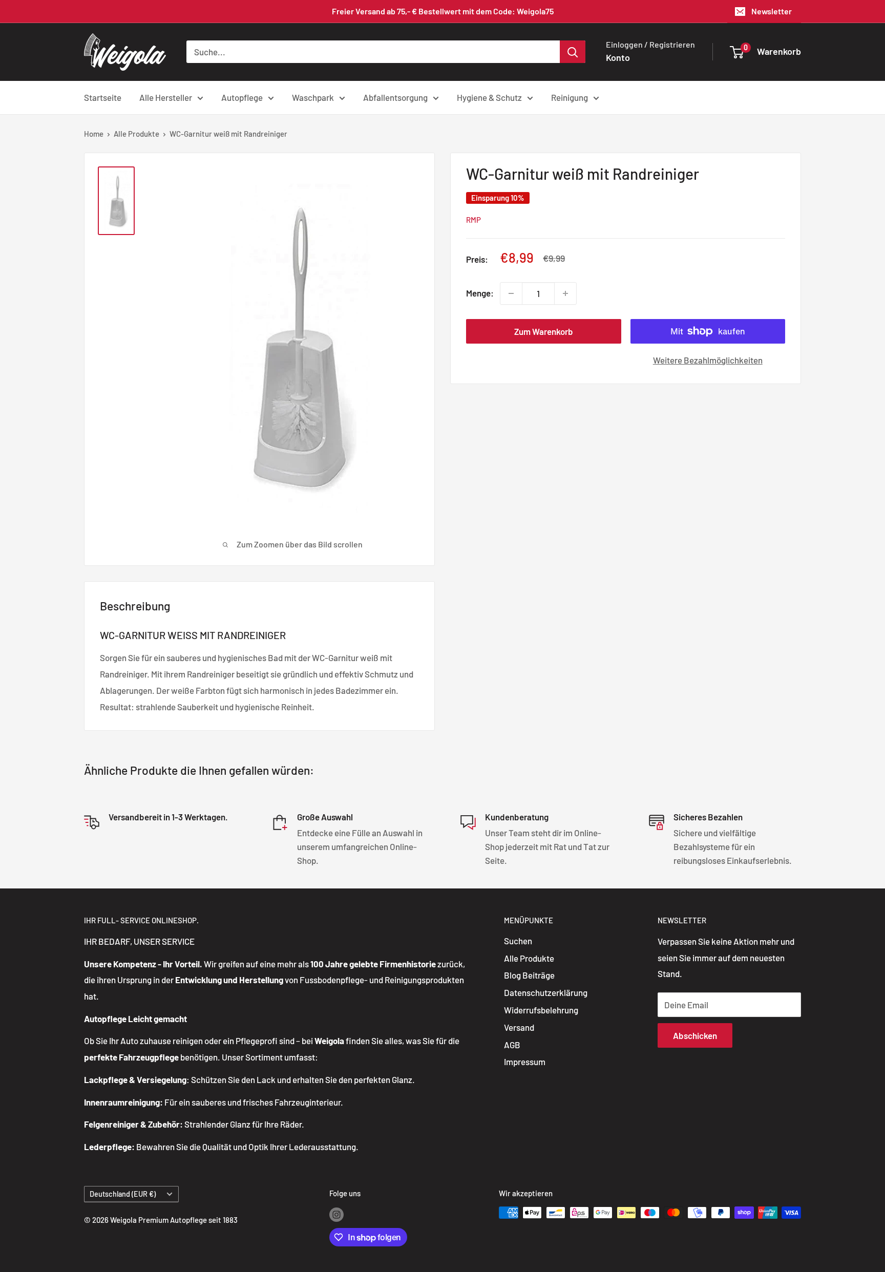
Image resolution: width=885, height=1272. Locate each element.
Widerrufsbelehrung (541, 1010)
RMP (473, 219)
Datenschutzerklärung (545, 992)
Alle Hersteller (165, 97)
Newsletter (771, 11)
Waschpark (313, 97)
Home (93, 133)
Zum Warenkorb (543, 331)
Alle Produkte (136, 133)
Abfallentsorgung (395, 97)
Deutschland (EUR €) (123, 1194)
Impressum (524, 1061)
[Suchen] (572, 51)
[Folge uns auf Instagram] (336, 1214)
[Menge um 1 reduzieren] (511, 293)
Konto (618, 57)
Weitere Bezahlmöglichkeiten (708, 360)
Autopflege (242, 97)
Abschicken (695, 1035)
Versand (519, 1027)
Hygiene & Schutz (489, 97)
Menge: (480, 293)
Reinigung (569, 97)
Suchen (518, 941)
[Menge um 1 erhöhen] (565, 293)
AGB (512, 1045)
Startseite (102, 97)
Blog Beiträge (529, 975)
